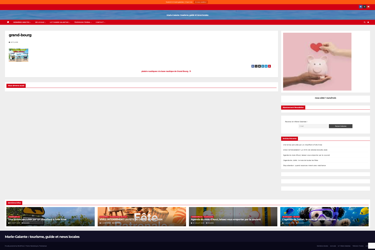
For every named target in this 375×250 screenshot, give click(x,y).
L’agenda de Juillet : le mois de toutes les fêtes (300, 160)
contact (100, 22)
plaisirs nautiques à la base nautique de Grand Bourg (165, 71)
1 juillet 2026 (289, 223)
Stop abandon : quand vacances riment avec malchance (304, 165)
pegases (26, 223)
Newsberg (33, 246)
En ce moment (104, 216)
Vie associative (114, 216)
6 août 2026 (106, 223)
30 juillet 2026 (199, 223)
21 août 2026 (15, 223)
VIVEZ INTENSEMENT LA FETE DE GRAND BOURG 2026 (305, 150)
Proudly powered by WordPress (15, 246)
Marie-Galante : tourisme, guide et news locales (187, 15)
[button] (364, 22)
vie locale (40, 22)
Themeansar (43, 246)
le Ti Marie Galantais (59, 22)
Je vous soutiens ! (201, 2)
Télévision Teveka (82, 22)
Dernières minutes (21, 22)
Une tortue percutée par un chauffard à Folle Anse (302, 145)
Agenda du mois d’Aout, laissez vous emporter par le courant (306, 155)
